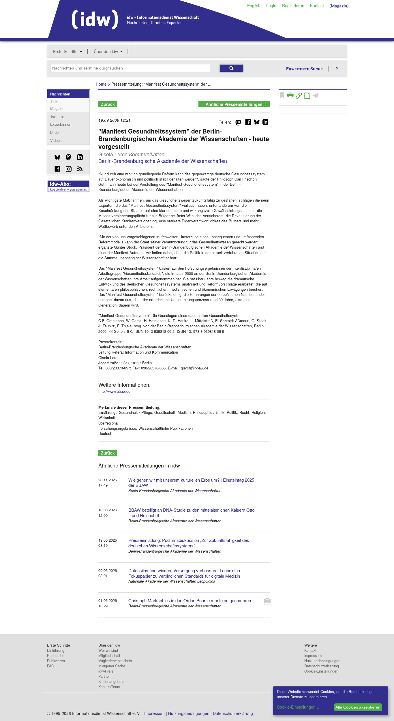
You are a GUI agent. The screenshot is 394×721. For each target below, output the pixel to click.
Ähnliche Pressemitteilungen (234, 104)
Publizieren (56, 660)
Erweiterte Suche (304, 69)
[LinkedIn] (78, 157)
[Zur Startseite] (167, 36)
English (253, 5)
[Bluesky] (55, 157)
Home (101, 84)
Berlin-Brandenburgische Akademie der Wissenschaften (162, 160)
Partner (104, 676)
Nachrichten (60, 94)
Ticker (55, 101)
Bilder (55, 132)
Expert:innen (60, 124)
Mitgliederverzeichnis (115, 660)
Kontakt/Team (109, 686)
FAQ (50, 666)
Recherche (55, 655)
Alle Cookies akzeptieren (357, 707)
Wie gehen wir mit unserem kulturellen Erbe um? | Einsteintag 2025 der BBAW (191, 482)
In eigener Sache (111, 666)
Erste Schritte (65, 51)
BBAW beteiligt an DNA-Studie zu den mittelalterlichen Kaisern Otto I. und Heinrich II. (191, 512)
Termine (56, 116)
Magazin (57, 108)
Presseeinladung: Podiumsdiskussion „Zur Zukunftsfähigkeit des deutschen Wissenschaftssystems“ (188, 543)
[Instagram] (66, 169)
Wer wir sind (108, 650)
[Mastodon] (66, 157)
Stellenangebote (111, 681)
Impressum (313, 655)
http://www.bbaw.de (114, 391)
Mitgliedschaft (109, 655)
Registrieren (293, 5)
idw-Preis (105, 671)
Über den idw (106, 51)
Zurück (108, 104)
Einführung (55, 650)
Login (271, 5)
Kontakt (317, 5)
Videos (56, 140)
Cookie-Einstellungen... (298, 707)
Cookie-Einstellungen (321, 671)
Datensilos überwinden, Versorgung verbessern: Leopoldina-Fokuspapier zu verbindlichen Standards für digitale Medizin (184, 573)
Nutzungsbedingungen (322, 660)
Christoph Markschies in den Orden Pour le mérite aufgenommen (189, 600)
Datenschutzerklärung (321, 666)
